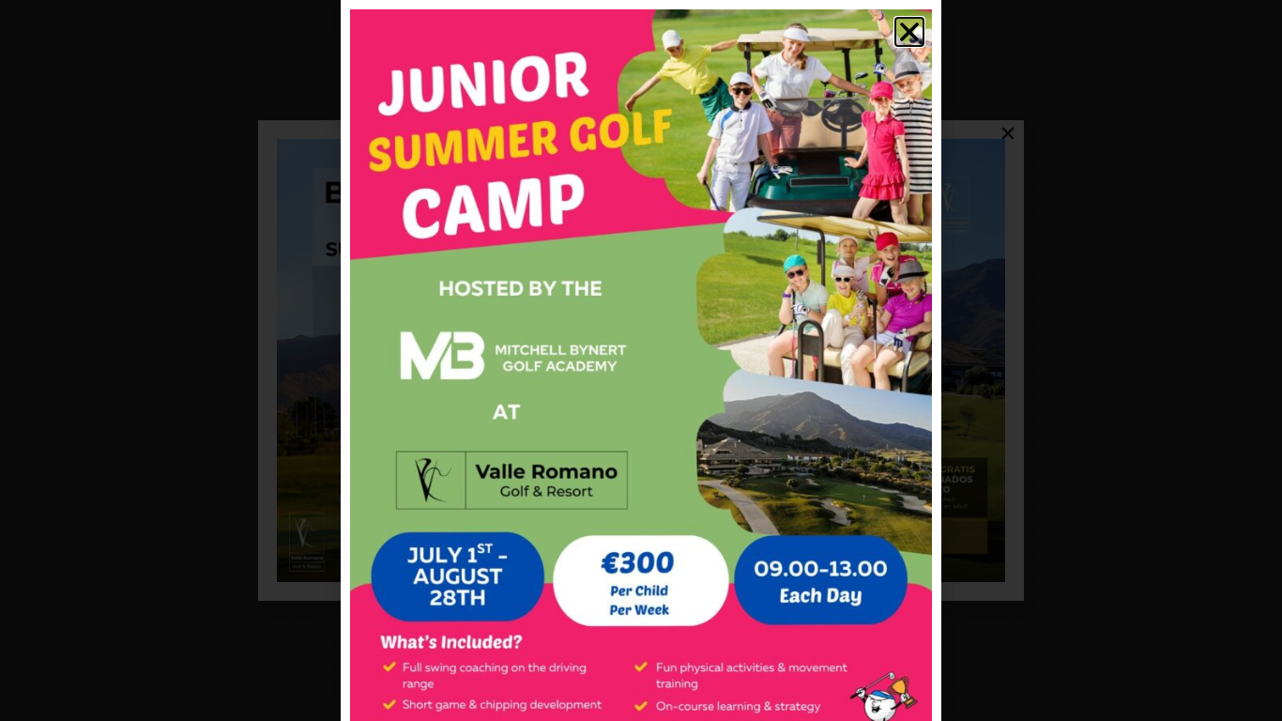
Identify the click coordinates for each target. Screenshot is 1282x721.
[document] (641, 360)
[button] (909, 32)
